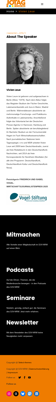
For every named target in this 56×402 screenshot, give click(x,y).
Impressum (13, 372)
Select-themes (24, 362)
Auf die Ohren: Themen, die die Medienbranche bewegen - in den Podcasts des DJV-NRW (26, 283)
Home (10, 11)
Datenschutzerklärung (39, 369)
